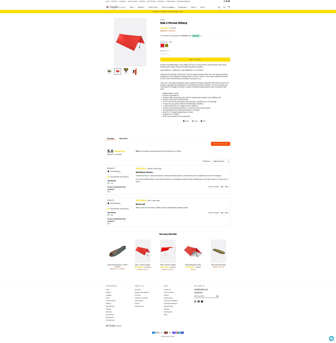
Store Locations (133, 1)
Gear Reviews (168, 312)
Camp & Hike (153, 7)
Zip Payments (139, 300)
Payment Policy (168, 306)
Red (162, 45)
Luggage (108, 295)
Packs (108, 298)
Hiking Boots (110, 317)
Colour (166, 42)
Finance (137, 303)
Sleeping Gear (110, 306)
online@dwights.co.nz (201, 289)
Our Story (114, 1)
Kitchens (108, 303)
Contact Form (198, 292)
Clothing (108, 309)
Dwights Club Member (142, 292)
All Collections (110, 320)
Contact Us (122, 1)
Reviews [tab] (110, 138)
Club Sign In (161, 1)
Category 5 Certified (141, 298)
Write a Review (220, 144)
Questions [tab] (123, 138)
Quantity (164, 51)
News (165, 314)
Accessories (182, 7)
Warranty (166, 309)
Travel (202, 7)
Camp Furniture (110, 300)
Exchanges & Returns (183, 1)
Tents (107, 289)
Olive (166, 45)
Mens (132, 7)
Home (108, 1)
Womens (141, 7)
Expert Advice (171, 1)
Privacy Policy (168, 298)
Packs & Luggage (168, 7)
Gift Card (142, 1)
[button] (168, 28)
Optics (193, 7)
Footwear (109, 312)
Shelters (108, 292)
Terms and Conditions (171, 300)
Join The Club (151, 1)
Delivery (166, 295)
